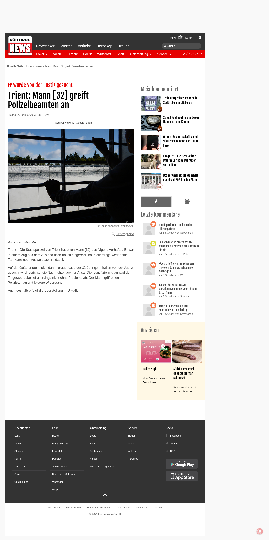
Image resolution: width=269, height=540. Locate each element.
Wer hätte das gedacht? (102, 466)
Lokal (40, 54)
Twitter (173, 443)
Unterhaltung (139, 54)
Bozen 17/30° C (180, 38)
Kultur (93, 443)
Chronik (72, 54)
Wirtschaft (104, 54)
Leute (93, 435)
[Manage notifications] (260, 531)
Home (28, 66)
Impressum (54, 507)
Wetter (66, 46)
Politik (87, 54)
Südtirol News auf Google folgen (73, 122)
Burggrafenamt (60, 443)
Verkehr (84, 46)
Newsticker (45, 46)
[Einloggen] (200, 37)
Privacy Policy (73, 507)
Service (162, 54)
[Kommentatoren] (187, 201)
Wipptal (56, 489)
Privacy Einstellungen (98, 507)
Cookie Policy (123, 507)
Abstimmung (96, 451)
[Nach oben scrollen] (105, 495)
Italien (57, 54)
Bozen (55, 435)
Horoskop (104, 46)
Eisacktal (57, 451)
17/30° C (195, 54)
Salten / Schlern (60, 466)
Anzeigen (150, 330)
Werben (157, 507)
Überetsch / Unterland (64, 474)
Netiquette (141, 507)
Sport (120, 54)
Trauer (123, 46)
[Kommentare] (156, 201)
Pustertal (57, 459)
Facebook (175, 435)
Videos (93, 459)
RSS (172, 451)
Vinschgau (58, 482)
